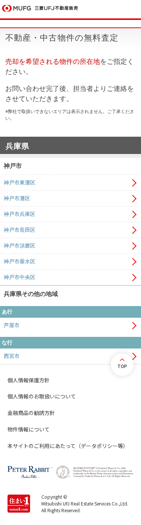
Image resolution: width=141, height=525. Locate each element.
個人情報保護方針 (29, 380)
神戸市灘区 (17, 198)
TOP (122, 366)
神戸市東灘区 (19, 183)
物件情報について (29, 429)
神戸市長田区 (19, 230)
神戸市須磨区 (19, 246)
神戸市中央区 (19, 277)
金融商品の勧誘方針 (31, 412)
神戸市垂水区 (19, 261)
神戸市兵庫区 (19, 214)
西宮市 (12, 356)
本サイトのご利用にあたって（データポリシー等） (68, 446)
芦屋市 (12, 325)
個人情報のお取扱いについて (42, 396)
